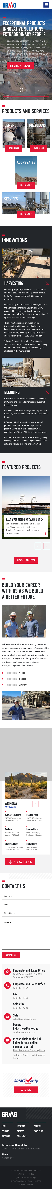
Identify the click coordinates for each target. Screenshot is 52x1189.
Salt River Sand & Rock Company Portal (29, 1056)
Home (4, 1126)
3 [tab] (31, 546)
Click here (26, 1089)
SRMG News (21, 1136)
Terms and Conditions (19, 1171)
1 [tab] (26, 546)
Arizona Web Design (28, 1178)
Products (6, 1136)
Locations (21, 1126)
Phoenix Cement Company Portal (29, 1050)
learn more (13, 148)
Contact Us (38, 1131)
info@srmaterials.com (24, 1032)
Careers (20, 1131)
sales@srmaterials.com (24, 1019)
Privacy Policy (34, 1171)
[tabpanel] (26, 507)
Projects (37, 1126)
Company (5, 1131)
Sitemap (21, 1174)
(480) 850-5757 (20, 988)
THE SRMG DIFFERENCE (20, 65)
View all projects (26, 560)
